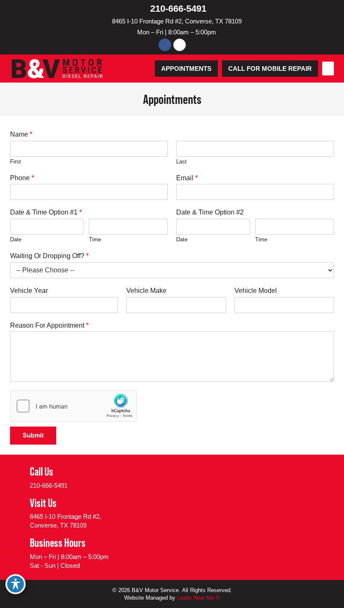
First (15, 161)
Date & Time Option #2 (210, 212)
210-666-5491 (178, 8)
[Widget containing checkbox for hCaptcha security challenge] (73, 406)
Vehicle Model (256, 290)
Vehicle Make (146, 290)
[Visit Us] (16, 513)
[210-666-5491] (142, 8)
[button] (328, 68)
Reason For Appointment (49, 325)
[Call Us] (16, 477)
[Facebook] (165, 45)
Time (95, 239)
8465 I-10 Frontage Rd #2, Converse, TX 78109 (177, 21)
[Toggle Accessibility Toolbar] (15, 584)
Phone (22, 177)
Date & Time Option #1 (46, 212)
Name (21, 134)
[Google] (179, 45)
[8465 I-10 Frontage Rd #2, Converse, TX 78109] (106, 21)
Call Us (41, 471)
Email (187, 177)
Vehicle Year (29, 290)
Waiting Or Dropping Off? (49, 255)
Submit (33, 435)
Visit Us (43, 503)
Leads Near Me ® (198, 598)
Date (15, 239)
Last (181, 161)
